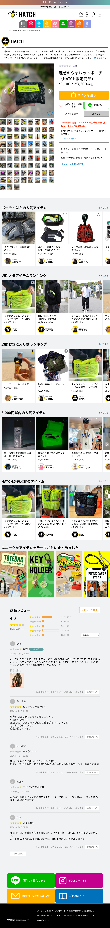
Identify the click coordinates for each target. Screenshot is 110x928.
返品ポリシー (43, 920)
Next (50, 91)
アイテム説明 (71, 113)
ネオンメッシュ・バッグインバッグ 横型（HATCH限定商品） (18, 317)
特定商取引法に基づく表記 (49, 915)
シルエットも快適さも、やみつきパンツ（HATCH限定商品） (85, 317)
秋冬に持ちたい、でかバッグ (51, 386)
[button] (87, 14)
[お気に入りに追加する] (50, 113)
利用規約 (68, 915)
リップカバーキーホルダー (17, 384)
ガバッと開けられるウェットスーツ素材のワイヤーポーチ (51, 249)
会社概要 (88, 910)
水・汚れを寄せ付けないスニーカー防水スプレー (17, 454)
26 (74, 65)
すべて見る (103, 207)
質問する (97, 105)
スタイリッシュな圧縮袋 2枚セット (17, 249)
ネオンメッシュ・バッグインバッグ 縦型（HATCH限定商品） (52, 522)
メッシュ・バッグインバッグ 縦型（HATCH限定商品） (85, 522)
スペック (96, 113)
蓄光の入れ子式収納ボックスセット (51, 454)
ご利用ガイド (60, 910)
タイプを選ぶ (87, 95)
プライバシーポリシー (85, 915)
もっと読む (18, 853)
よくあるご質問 (44, 910)
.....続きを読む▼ (99, 58)
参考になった (92, 692)
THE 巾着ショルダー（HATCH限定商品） (48, 317)
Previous (4, 91)
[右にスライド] (107, 239)
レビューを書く (90, 610)
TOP (10, 31)
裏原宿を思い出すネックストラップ (84, 454)
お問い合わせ (75, 910)
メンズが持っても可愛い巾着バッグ (84, 249)
